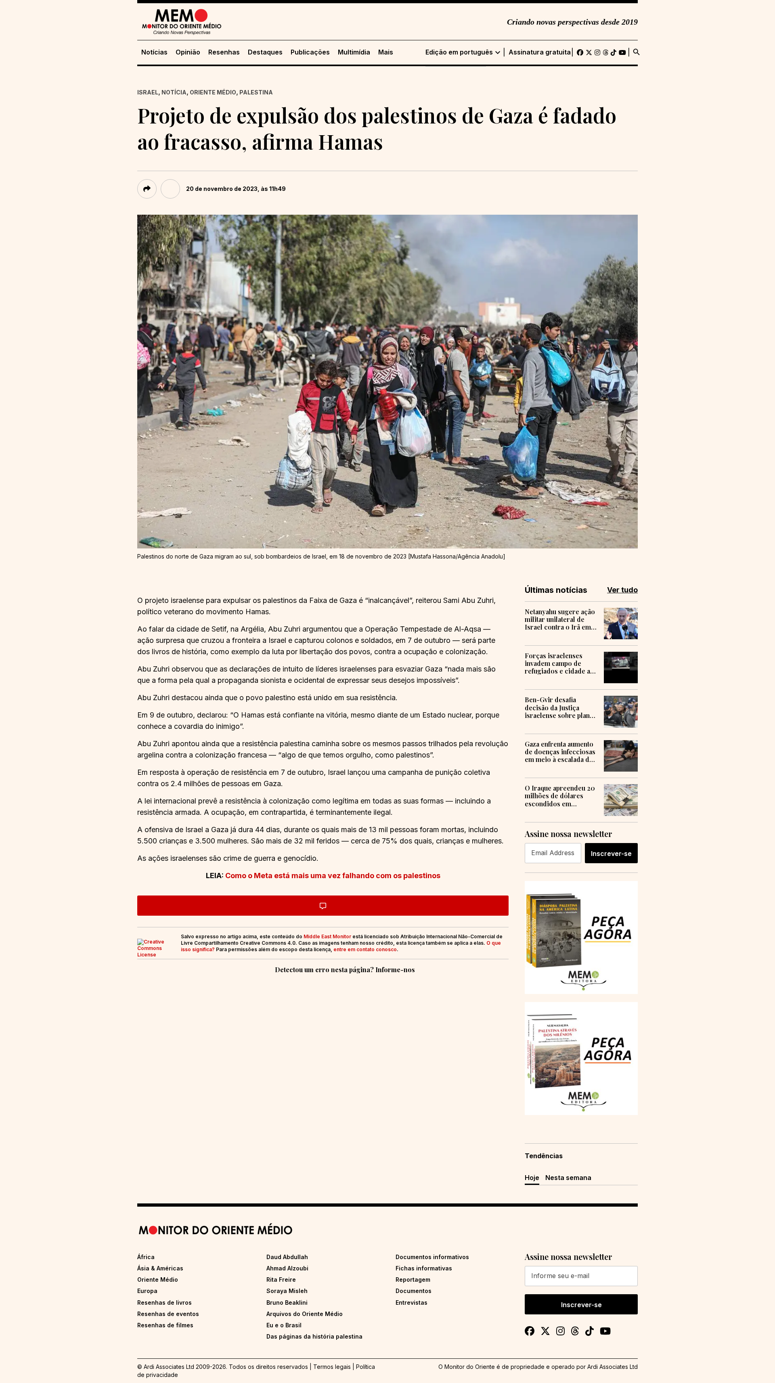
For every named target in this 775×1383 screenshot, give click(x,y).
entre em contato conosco (365, 949)
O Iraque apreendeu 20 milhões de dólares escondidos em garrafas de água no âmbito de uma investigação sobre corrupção (560, 796)
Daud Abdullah (287, 1256)
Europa (147, 1290)
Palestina (256, 92)
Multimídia (354, 52)
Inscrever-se (611, 853)
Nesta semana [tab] (568, 1178)
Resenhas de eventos (168, 1313)
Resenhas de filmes (165, 1325)
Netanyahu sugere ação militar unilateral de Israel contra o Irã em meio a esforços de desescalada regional (560, 619)
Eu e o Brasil (284, 1325)
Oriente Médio (213, 92)
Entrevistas (411, 1302)
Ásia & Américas (160, 1268)
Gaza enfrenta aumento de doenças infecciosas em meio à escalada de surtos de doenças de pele (560, 752)
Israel (147, 92)
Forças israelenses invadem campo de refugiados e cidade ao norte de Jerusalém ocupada (559, 663)
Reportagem (413, 1279)
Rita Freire (281, 1279)
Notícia (173, 92)
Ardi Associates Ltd (612, 1366)
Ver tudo (622, 590)
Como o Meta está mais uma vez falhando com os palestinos (332, 875)
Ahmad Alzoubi (287, 1268)
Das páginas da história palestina (314, 1336)
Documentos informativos (432, 1256)
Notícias (154, 52)
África (146, 1256)
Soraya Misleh (287, 1290)
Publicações (310, 52)
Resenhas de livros (164, 1302)
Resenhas (224, 52)
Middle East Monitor (327, 936)
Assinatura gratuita (540, 52)
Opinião (188, 52)
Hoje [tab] (532, 1178)
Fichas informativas (424, 1268)
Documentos (413, 1290)
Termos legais (332, 1366)
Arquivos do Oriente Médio (304, 1313)
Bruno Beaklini (287, 1302)
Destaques (265, 52)
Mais (385, 52)
